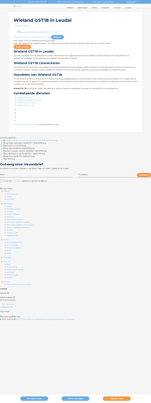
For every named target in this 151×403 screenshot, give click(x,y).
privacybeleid (17, 181)
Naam (2, 175)
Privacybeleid (49, 319)
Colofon (29, 319)
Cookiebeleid (38, 319)
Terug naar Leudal (21, 26)
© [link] (0, 319)
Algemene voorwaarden (65, 319)
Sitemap (21, 319)
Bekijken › (57, 37)
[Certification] (30, 140)
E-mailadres (83, 175)
